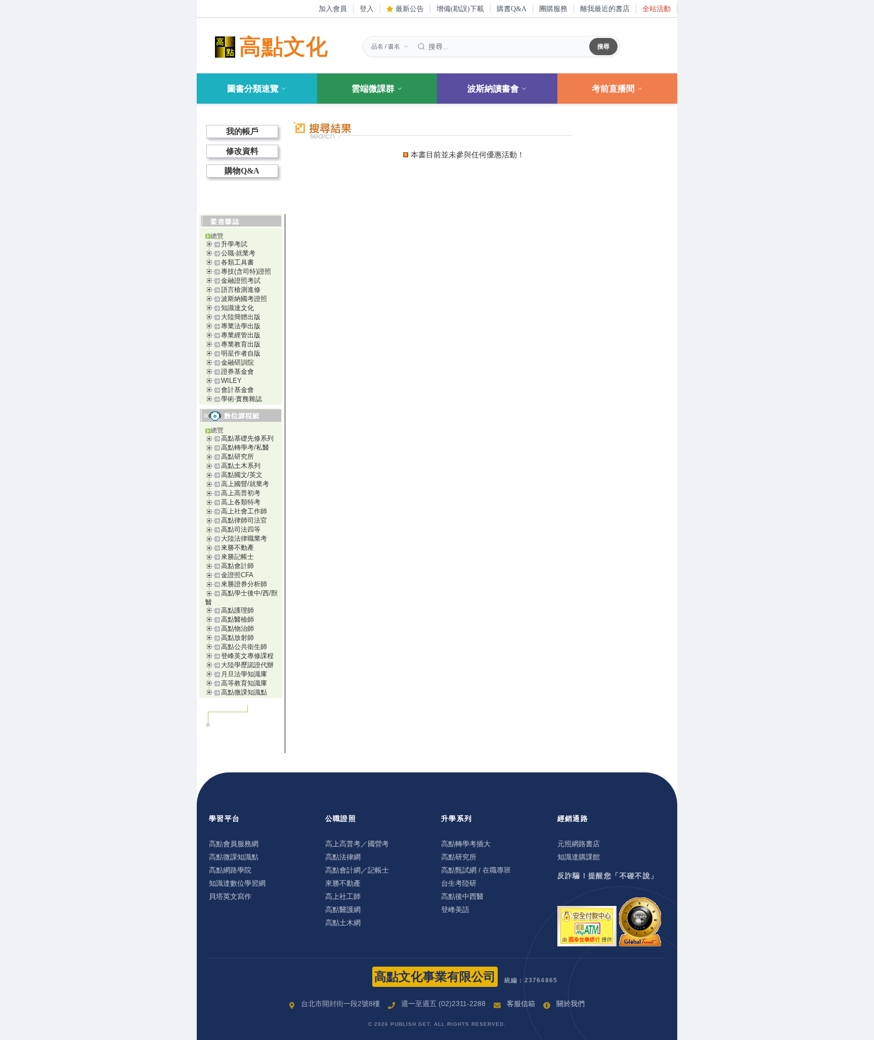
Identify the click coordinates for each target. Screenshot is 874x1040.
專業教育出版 (240, 344)
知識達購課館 (578, 857)
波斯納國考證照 (244, 298)
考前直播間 (613, 89)
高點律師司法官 (244, 520)
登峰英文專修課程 (247, 656)
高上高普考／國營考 (357, 844)
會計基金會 (237, 390)
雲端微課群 (373, 89)
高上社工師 (343, 896)
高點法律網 (343, 857)
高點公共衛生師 (244, 647)
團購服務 (553, 9)
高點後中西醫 (462, 896)
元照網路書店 (578, 844)
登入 (367, 9)
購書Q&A (512, 9)
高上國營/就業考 (245, 484)
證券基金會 (237, 371)
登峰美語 (455, 909)
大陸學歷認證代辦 (247, 665)
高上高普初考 (240, 493)
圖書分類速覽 (253, 89)
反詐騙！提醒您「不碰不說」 (608, 876)
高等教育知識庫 (244, 683)
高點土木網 (343, 923)
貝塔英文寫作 (230, 896)
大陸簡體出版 (240, 317)
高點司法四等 (240, 529)
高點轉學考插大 (466, 844)
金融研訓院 (237, 362)
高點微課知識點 (244, 692)
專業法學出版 (240, 326)
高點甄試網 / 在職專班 (476, 870)
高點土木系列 (240, 465)
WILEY (231, 380)
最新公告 (409, 9)
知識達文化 (237, 308)
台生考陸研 (458, 883)
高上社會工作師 (244, 511)
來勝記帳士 (237, 556)
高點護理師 (237, 610)
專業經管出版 (240, 335)
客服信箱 (521, 1004)
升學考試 (234, 244)
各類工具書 (237, 262)
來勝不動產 (237, 547)
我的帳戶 (242, 131)
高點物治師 (237, 628)
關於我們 (570, 1004)
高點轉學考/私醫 (245, 447)
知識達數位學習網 (237, 883)
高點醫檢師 (237, 619)
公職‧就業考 (238, 253)
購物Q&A (242, 170)
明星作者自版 (240, 353)
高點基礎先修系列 (247, 438)
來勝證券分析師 (244, 584)
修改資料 (242, 151)
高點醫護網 (343, 909)
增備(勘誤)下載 (460, 9)
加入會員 (333, 9)
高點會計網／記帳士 (357, 870)
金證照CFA (237, 575)
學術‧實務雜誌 (241, 399)
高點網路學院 (230, 870)
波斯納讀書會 (493, 89)
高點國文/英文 (242, 475)
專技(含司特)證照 (246, 271)
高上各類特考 (240, 502)
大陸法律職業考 (244, 538)
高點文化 (283, 47)
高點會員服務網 (233, 844)
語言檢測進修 (240, 289)
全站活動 (656, 9)
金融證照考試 (240, 280)
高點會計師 (237, 566)
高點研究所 (237, 456)
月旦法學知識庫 (244, 674)
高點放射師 (237, 637)
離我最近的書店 (605, 9)
